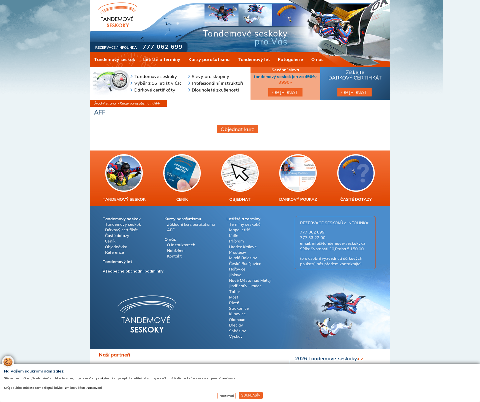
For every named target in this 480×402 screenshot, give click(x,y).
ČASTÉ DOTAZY (356, 199)
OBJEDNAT (285, 92)
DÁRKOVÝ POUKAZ (298, 199)
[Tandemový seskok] (117, 15)
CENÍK (182, 199)
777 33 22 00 (313, 237)
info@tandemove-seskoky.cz (338, 243)
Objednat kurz (237, 129)
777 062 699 (163, 46)
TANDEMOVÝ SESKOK (124, 199)
